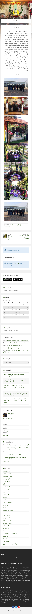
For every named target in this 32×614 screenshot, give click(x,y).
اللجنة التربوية (6, 492)
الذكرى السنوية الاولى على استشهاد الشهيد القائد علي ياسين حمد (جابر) (15, 351)
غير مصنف (5, 536)
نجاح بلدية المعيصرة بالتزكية (13, 348)
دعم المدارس (6, 528)
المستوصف (5, 422)
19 (12, 312)
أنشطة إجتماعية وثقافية (18, 225)
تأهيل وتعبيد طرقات (7, 520)
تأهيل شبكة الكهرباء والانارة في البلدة (10, 238)
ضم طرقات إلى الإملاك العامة (10, 533)
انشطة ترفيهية (6, 515)
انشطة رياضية (6, 518)
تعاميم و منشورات (7, 523)
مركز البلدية (6, 430)
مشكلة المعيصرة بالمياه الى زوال (16, 345)
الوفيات (4, 507)
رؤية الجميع (5, 435)
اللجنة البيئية (6, 489)
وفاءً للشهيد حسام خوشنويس (10, 544)
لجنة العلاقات (6, 541)
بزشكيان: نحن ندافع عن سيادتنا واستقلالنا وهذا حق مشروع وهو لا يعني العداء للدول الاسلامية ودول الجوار (16, 394)
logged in (16, 263)
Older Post (26, 234)
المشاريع (5, 497)
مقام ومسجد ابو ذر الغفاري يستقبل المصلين (17, 340)
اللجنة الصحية (6, 494)
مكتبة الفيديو (11, 413)
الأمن (4, 484)
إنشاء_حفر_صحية (7, 479)
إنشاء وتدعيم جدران (7, 476)
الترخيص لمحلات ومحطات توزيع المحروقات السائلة (17, 444)
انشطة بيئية (5, 512)
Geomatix (16, 610)
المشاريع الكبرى (7, 499)
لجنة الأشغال (6, 538)
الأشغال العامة (6, 481)
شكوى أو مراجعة (9, 451)
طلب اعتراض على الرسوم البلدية (13, 454)
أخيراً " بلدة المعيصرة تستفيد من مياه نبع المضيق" (24, 237)
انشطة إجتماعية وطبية (8, 510)
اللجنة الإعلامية (6, 486)
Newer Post (9, 235)
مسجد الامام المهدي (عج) (9, 418)
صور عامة (5, 426)
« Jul (4, 321)
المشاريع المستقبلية (7, 502)
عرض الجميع (6, 461)
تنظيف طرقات (6, 525)
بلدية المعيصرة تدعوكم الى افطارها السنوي (17, 342)
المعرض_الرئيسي (7, 505)
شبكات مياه (5, 531)
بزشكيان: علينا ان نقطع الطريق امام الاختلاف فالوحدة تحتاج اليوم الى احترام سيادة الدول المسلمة (14, 381)
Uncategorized (6, 471)
